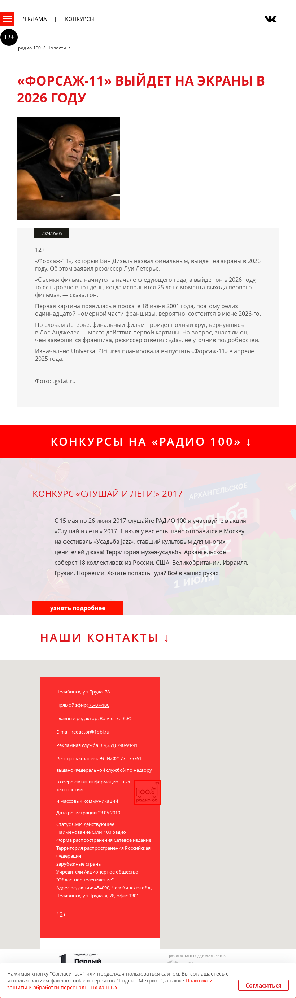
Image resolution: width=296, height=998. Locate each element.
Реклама (34, 18)
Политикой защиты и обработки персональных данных (110, 984)
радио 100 (29, 48)
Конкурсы (79, 18)
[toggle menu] (7, 19)
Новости (56, 48)
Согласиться (263, 985)
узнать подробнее (77, 608)
